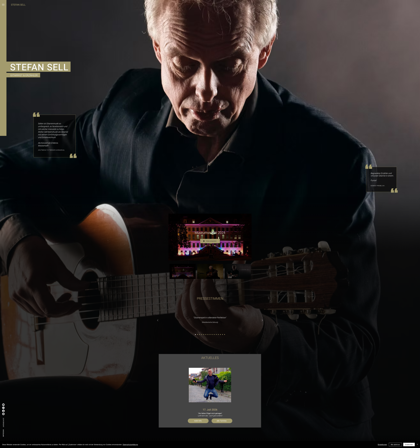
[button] (3, 4)
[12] (218, 334)
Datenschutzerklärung (130, 444)
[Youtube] (3, 405)
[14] (222, 334)
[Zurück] (158, 320)
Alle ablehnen (395, 444)
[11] (216, 334)
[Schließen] (417, 444)
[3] (199, 334)
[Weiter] (262, 320)
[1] (195, 334)
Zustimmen (409, 444)
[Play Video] (182, 271)
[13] (220, 334)
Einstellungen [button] (382, 444)
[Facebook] (3, 411)
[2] (197, 334)
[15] (224, 334)
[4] (201, 334)
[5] (203, 334)
